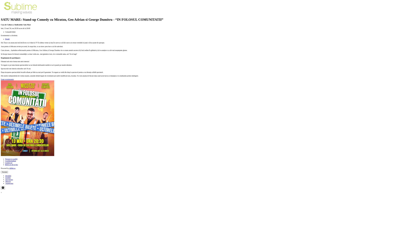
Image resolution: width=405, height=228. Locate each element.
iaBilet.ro (12, 168)
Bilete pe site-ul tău (11, 165)
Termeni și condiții (11, 159)
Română (4, 172)
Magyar (8, 181)
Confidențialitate (10, 161)
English (8, 178)
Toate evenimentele (7, 79)
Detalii (7, 39)
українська (9, 183)
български (9, 179)
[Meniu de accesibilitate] (3, 188)
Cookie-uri (8, 163)
